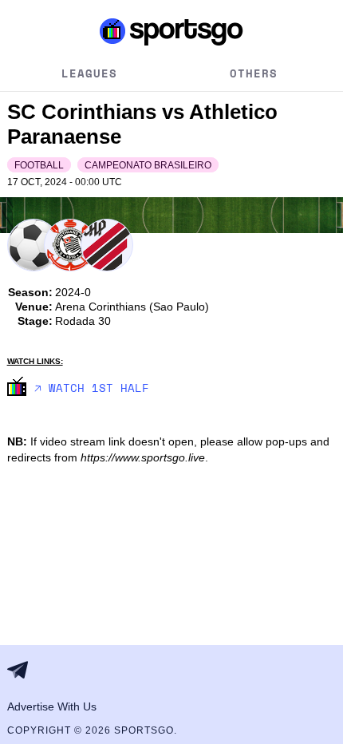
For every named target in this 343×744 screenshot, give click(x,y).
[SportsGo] (172, 31)
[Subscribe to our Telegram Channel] (22, 670)
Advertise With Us (52, 706)
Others (254, 73)
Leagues (89, 73)
